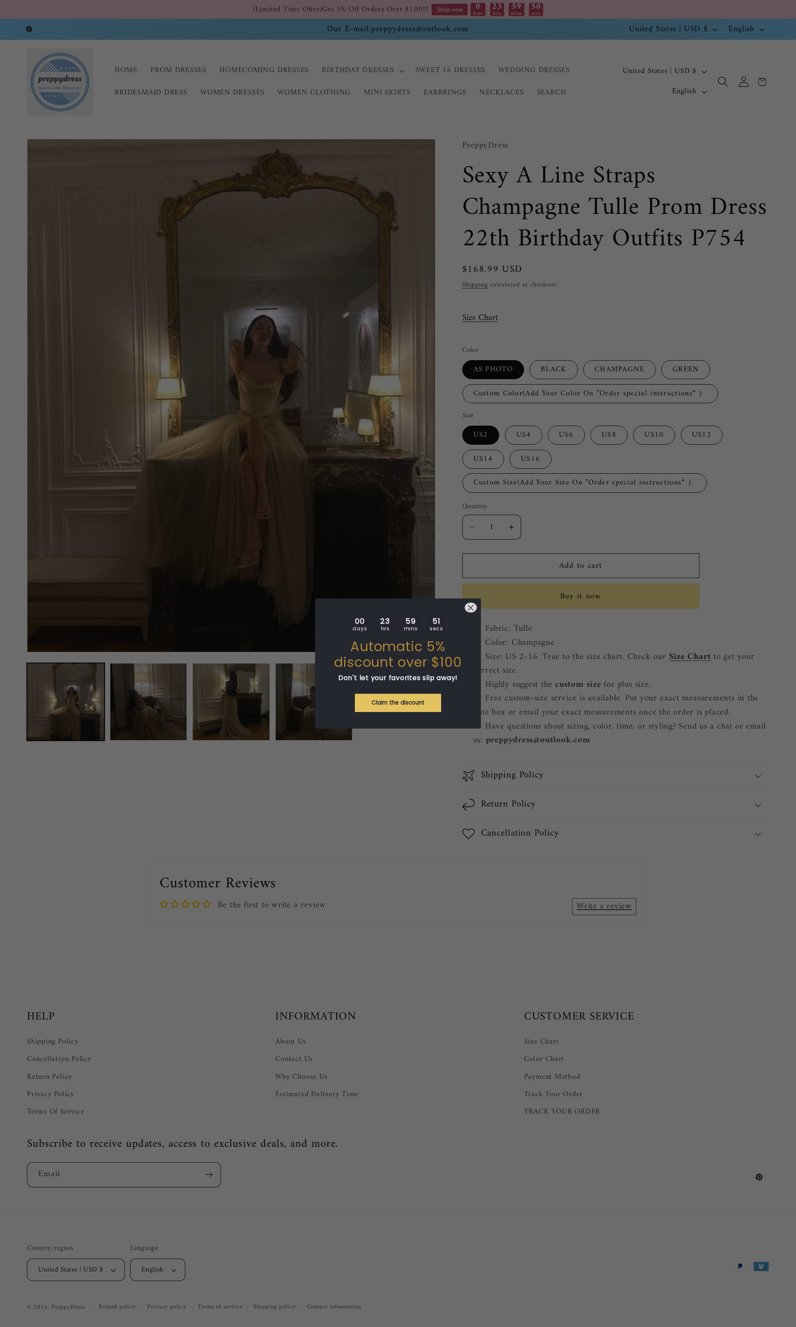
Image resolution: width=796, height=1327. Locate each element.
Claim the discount (398, 703)
